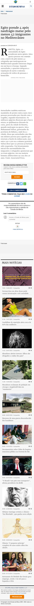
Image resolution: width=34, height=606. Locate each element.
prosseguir (17, 597)
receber (17, 177)
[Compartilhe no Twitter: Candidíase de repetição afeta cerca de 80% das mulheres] (31, 319)
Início (2, 11)
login (27, 194)
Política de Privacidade (20, 593)
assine (17, 196)
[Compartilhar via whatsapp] (24, 184)
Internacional (9, 11)
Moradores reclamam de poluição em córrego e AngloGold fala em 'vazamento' (16, 387)
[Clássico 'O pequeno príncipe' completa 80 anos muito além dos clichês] (17, 528)
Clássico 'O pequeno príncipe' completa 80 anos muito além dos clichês (15, 545)
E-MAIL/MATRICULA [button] (18, 229)
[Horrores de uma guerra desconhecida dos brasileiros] (17, 403)
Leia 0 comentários (17, 190)
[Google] (17, 226)
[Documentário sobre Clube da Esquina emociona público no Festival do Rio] (17, 434)
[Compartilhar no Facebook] (17, 184)
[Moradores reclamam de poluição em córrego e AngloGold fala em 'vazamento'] (17, 370)
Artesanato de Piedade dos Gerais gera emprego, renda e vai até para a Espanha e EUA (16, 579)
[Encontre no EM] (31, 6)
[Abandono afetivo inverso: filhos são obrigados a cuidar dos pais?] (17, 338)
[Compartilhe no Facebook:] (29, 478)
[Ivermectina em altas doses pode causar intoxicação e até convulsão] (17, 276)
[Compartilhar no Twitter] (21, 184)
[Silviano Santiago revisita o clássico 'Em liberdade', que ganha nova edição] (17, 497)
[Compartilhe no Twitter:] (31, 478)
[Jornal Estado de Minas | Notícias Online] (17, 7)
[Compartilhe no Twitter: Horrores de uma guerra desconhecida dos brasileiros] (31, 415)
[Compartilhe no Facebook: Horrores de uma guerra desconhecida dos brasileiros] (29, 415)
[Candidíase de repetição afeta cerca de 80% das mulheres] (17, 307)
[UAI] (15, 1)
